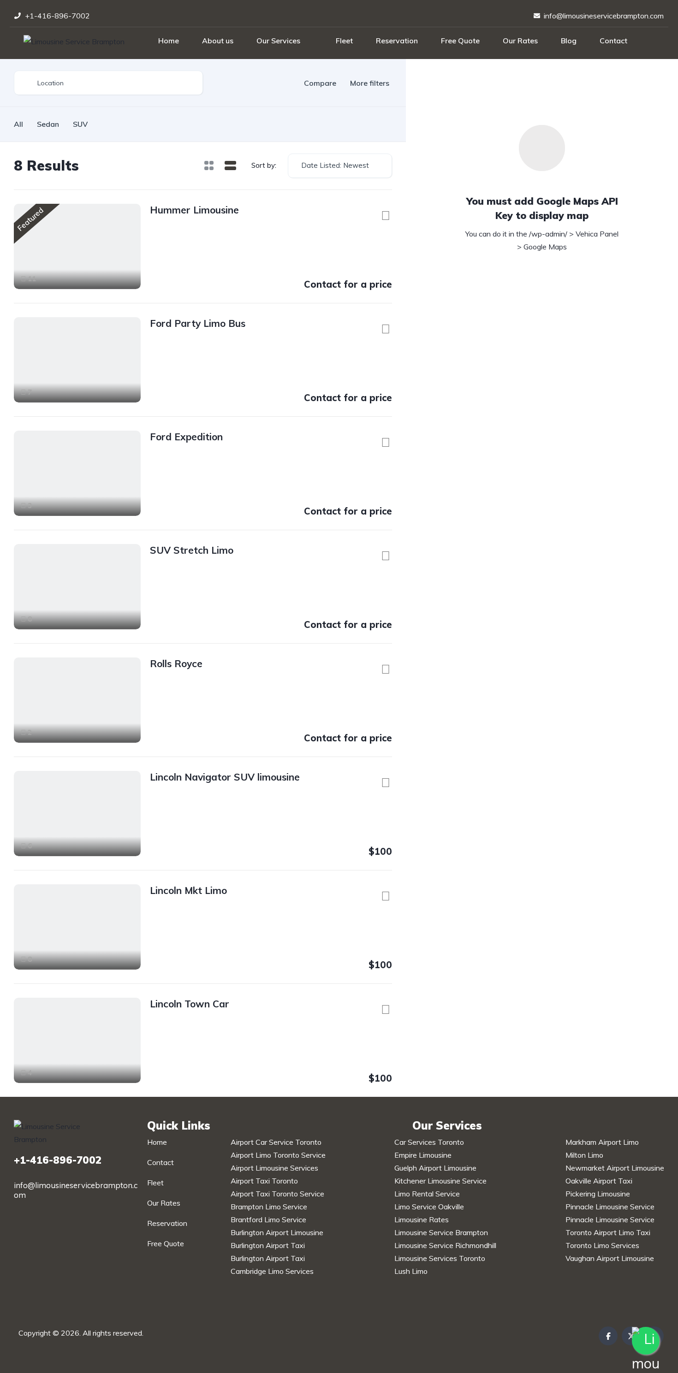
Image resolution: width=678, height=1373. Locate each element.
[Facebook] (608, 1335)
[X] (631, 1335)
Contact (613, 40)
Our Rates (520, 40)
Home (168, 40)
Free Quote (460, 40)
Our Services (278, 40)
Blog (569, 40)
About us (217, 40)
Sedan (48, 124)
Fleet (344, 40)
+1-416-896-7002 (57, 1160)
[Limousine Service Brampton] (74, 41)
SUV (80, 124)
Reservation (397, 40)
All (18, 124)
